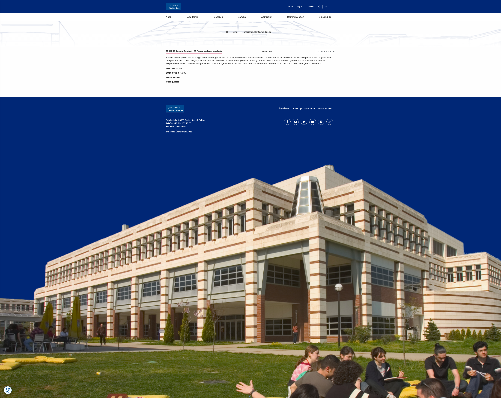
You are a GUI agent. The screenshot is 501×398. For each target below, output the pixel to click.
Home (234, 32)
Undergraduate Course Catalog (257, 32)
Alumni (311, 6)
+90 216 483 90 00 (182, 123)
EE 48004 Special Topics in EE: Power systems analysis (194, 51)
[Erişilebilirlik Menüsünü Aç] (8, 390)
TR (326, 6)
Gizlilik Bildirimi (325, 108)
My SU (300, 6)
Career (290, 6)
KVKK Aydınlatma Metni (304, 108)
